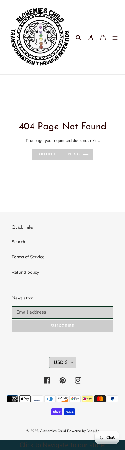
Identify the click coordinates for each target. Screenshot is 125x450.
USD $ (61, 362)
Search (18, 242)
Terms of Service (28, 257)
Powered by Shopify (83, 430)
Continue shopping (58, 154)
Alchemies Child (53, 430)
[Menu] (115, 37)
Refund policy (25, 272)
